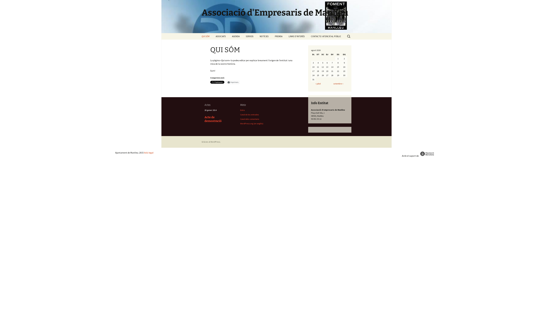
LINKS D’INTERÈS (297, 36)
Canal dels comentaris (249, 119)
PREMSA (278, 36)
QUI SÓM (206, 36)
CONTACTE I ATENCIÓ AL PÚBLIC (326, 36)
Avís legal (149, 152)
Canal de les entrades (249, 114)
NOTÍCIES (264, 36)
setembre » (338, 83)
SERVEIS (249, 36)
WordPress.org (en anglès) (251, 123)
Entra (242, 110)
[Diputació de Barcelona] (427, 155)
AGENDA (236, 36)
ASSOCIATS (221, 36)
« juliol (318, 83)
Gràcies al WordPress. (211, 142)
